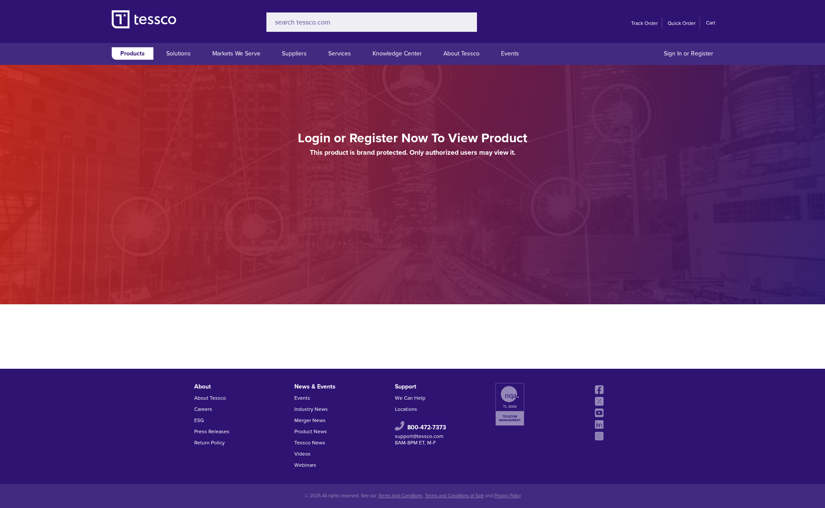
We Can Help (410, 398)
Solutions (178, 53)
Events (510, 53)
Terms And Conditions (400, 496)
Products (132, 53)
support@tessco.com (419, 436)
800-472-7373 (426, 427)
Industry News (311, 409)
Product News (310, 431)
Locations (406, 409)
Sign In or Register (688, 53)
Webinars (305, 465)
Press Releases (211, 431)
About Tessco (461, 53)
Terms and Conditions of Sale (454, 496)
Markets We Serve (236, 53)
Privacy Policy (507, 496)
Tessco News (309, 443)
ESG (199, 420)
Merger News (310, 420)
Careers (203, 409)
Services (339, 53)
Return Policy (209, 443)
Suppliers (294, 53)
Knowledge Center (397, 53)
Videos (302, 454)
